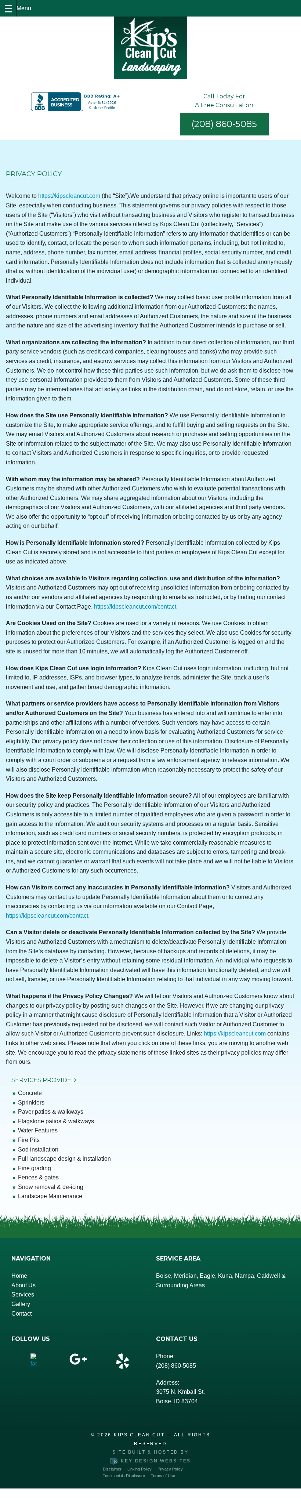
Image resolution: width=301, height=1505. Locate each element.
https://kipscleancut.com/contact (135, 606)
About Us (23, 1285)
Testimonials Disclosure (124, 1475)
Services (22, 1294)
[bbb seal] (76, 101)
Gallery (20, 1304)
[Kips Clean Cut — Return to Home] (150, 48)
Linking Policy (139, 1469)
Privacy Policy (170, 1469)
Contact (21, 1313)
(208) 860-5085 (224, 124)
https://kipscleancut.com (69, 196)
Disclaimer (112, 1469)
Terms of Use (163, 1475)
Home (19, 1276)
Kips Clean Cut (139, 1434)
